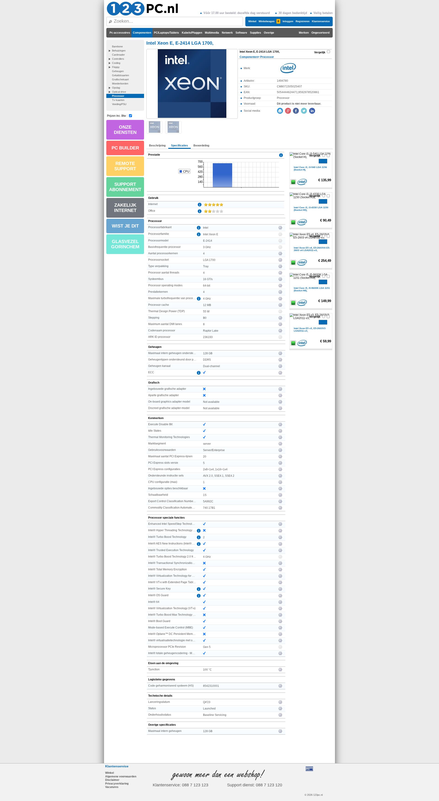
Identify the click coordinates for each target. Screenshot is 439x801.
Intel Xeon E (210, 234)
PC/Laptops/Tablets (166, 32)
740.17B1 (209, 507)
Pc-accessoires (120, 32)
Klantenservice (321, 21)
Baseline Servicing (214, 715)
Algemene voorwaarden (120, 776)
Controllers (118, 58)
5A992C (208, 501)
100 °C (207, 669)
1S (204, 495)
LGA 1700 (209, 260)
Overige (269, 32)
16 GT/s (208, 279)
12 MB (207, 305)
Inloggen (288, 21)
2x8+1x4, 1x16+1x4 (215, 469)
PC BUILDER (125, 147)
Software (241, 32)
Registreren (303, 21)
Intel (205, 227)
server (207, 443)
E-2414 (207, 240)
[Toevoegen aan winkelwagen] (323, 161)
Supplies (255, 32)
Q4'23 (206, 702)
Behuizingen (119, 50)
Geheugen (118, 71)
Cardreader (118, 54)
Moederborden (120, 83)
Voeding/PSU (119, 104)
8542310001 (211, 685)
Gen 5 (207, 647)
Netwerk (227, 32)
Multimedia (212, 32)
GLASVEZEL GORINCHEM (125, 244)
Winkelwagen (269, 21)
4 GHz (207, 298)
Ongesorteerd (320, 32)
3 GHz (207, 247)
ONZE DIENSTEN (125, 129)
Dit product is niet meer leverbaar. (299, 103)
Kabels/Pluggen (192, 32)
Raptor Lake (210, 330)
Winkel (252, 21)
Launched (209, 708)
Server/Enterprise (214, 450)
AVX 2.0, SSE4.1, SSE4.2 (218, 475)
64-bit (206, 285)
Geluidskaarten (120, 75)
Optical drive (119, 91)
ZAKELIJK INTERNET (125, 208)
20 (204, 456)
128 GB (207, 353)
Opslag (116, 87)
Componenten (142, 32)
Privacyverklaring (116, 783)
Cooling (116, 63)
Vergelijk (319, 52)
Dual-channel (211, 366)
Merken (304, 32)
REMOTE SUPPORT (125, 166)
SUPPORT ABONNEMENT (125, 187)
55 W (206, 311)
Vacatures (111, 787)
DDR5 (207, 359)
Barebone (117, 46)
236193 (208, 337)
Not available (211, 401)
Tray (206, 266)
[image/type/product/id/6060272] (192, 83)
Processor (118, 96)
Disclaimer (112, 780)
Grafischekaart (120, 79)
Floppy (116, 67)
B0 (204, 317)
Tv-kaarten (118, 100)
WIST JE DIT (125, 225)
